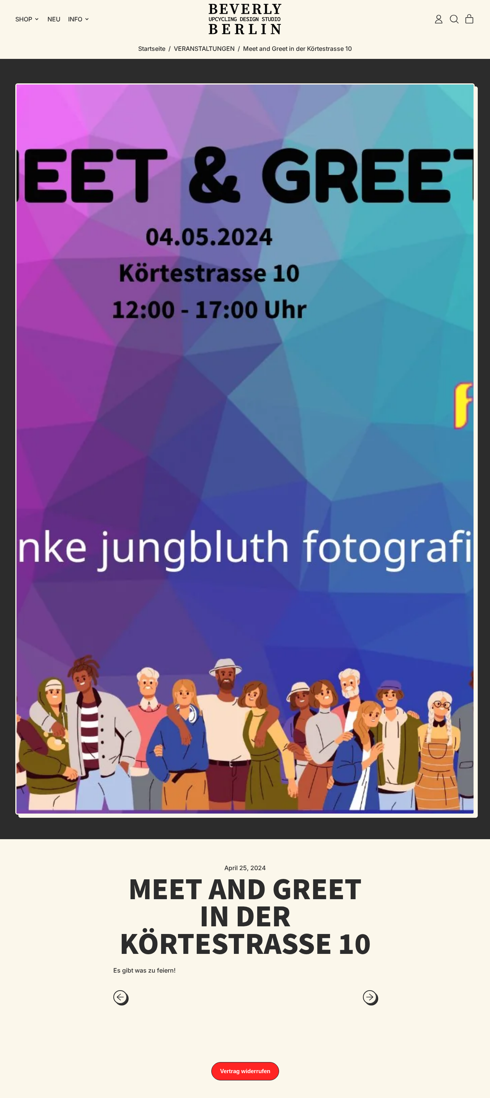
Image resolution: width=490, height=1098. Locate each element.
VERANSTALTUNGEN (204, 48)
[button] (454, 19)
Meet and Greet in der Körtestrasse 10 (297, 48)
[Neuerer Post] (370, 997)
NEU (53, 19)
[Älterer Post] (120, 997)
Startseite (151, 48)
